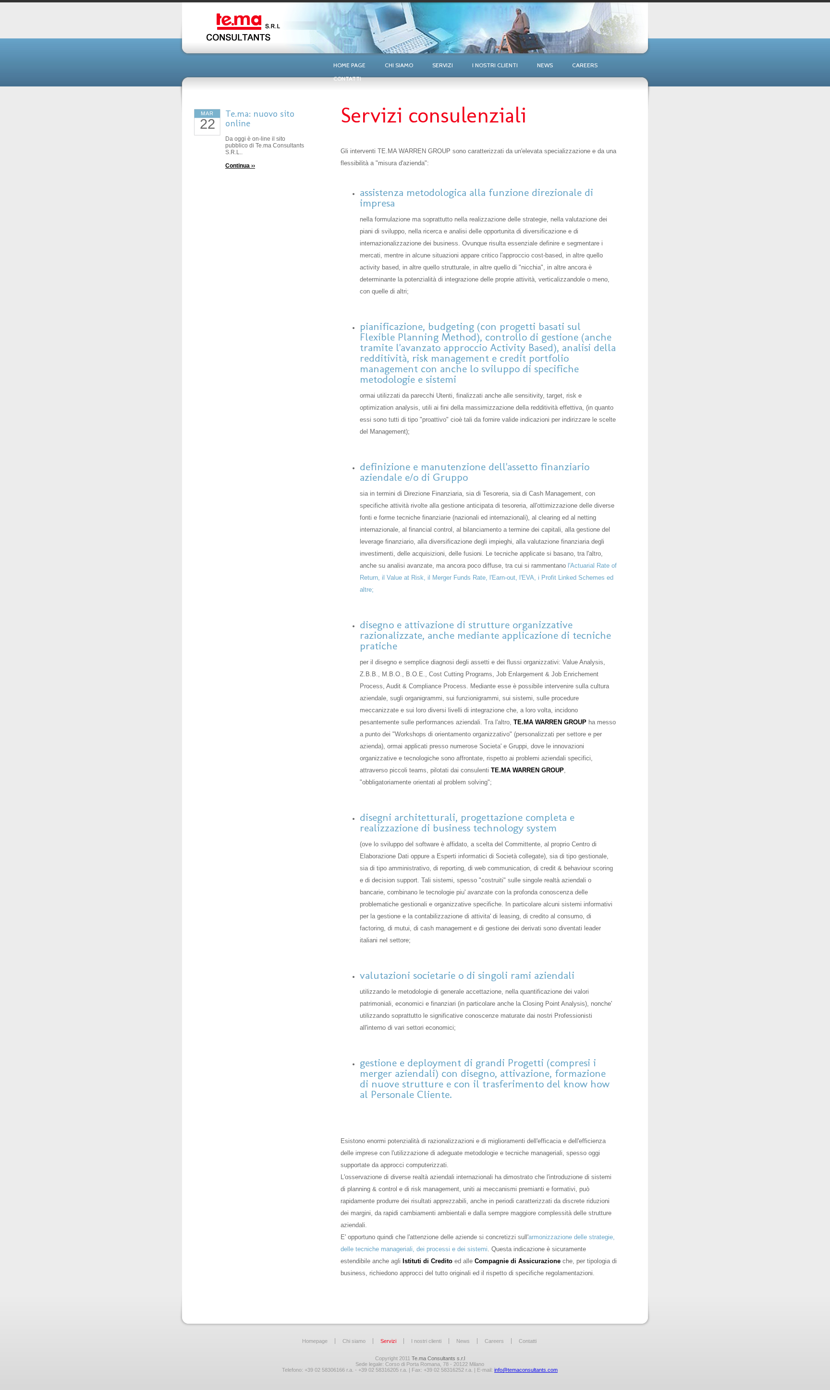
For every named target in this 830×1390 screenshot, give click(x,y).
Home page (349, 65)
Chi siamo (399, 65)
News (545, 65)
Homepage (315, 1341)
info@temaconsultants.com (526, 1370)
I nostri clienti (495, 65)
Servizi (442, 65)
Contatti (347, 78)
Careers (585, 65)
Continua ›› (240, 165)
